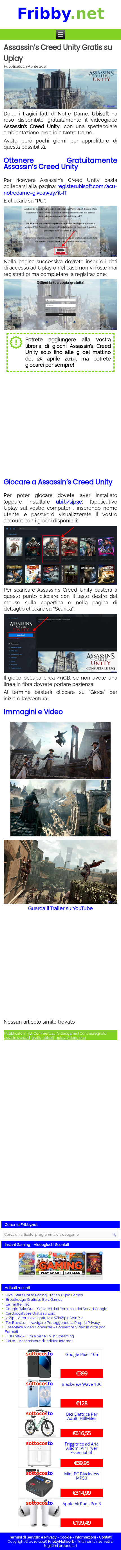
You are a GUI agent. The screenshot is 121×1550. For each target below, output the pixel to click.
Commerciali (44, 1033)
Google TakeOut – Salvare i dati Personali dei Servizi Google (56, 1309)
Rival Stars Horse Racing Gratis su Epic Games (44, 1295)
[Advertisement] (60, 1132)
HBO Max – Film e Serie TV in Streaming (40, 1336)
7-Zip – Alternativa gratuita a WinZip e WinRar (44, 1318)
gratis (36, 1037)
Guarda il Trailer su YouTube (60, 908)
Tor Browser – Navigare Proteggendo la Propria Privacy (53, 1322)
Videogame (67, 1033)
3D (29, 1033)
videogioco (76, 1037)
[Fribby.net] (60, 14)
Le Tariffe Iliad (18, 1304)
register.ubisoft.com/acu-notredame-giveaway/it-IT (60, 189)
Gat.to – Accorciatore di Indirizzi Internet (39, 1341)
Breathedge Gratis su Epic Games (34, 1299)
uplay (60, 1037)
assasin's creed (17, 1037)
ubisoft (48, 1037)
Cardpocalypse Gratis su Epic (30, 1313)
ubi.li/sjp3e (69, 502)
